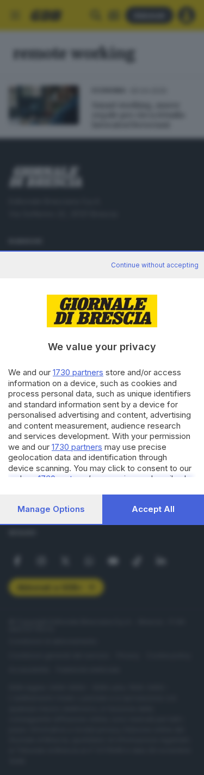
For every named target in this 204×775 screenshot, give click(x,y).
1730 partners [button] (78, 372)
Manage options (51, 509)
